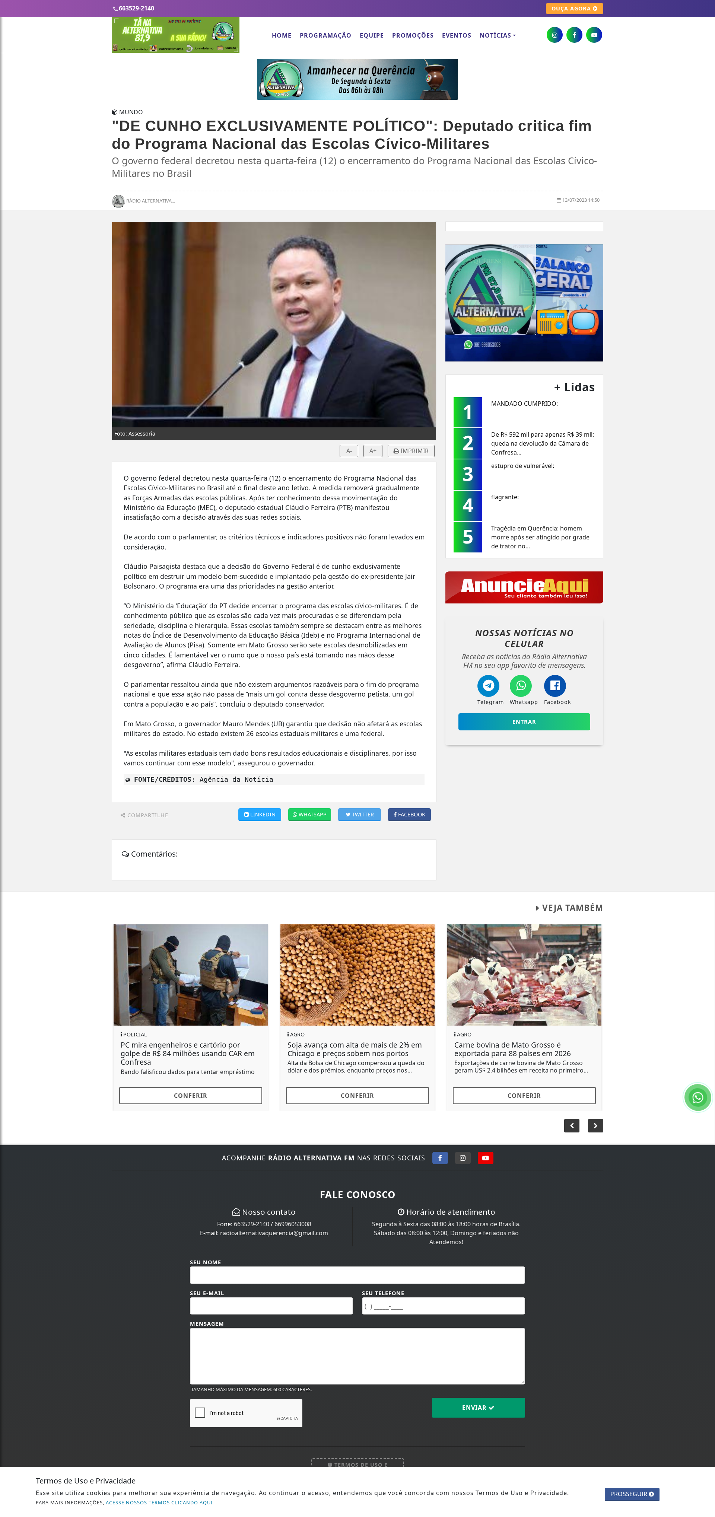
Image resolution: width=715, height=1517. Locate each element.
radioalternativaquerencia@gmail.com (274, 1233)
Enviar (475, 1407)
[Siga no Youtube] (485, 1158)
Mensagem (207, 1323)
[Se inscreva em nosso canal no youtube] (594, 35)
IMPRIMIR (414, 451)
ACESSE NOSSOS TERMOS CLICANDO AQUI (159, 1502)
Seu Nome (205, 1262)
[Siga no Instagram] (463, 1158)
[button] (595, 1125)
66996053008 (292, 1224)
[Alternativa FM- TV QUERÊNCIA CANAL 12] (524, 302)
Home (282, 35)
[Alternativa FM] (357, 78)
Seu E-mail (207, 1293)
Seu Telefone (383, 1293)
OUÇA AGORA (572, 8)
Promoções (413, 35)
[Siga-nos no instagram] (555, 35)
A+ (372, 451)
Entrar (524, 721)
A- (349, 451)
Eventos (456, 35)
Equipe (372, 35)
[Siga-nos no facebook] (574, 35)
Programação (326, 35)
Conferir (190, 1095)
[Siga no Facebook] (440, 1158)
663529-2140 (251, 1224)
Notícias (495, 35)
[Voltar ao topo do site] (703, 910)
